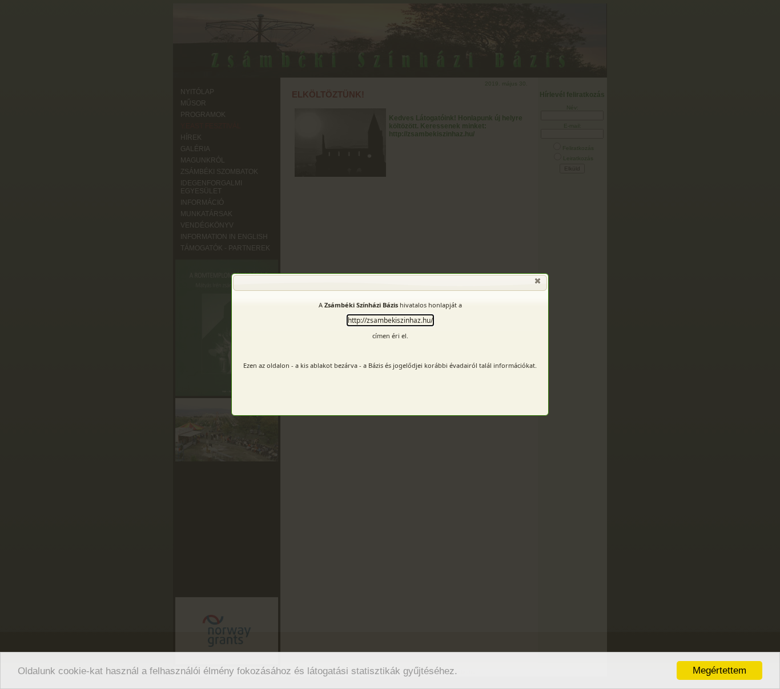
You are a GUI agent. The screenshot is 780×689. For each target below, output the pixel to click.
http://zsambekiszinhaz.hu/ (390, 320)
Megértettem (719, 670)
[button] (538, 283)
